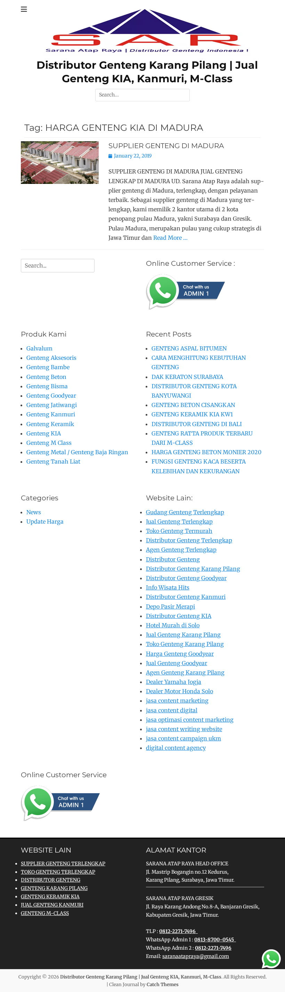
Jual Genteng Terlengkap (179, 521)
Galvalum (39, 348)
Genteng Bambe (48, 367)
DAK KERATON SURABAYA (187, 376)
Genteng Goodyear (51, 395)
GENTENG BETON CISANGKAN (193, 404)
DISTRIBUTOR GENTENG (50, 880)
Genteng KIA (43, 433)
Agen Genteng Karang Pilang (185, 672)
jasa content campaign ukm (183, 738)
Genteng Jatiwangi (51, 404)
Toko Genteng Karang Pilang (185, 644)
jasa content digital (171, 710)
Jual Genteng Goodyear (176, 663)
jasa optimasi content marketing (190, 719)
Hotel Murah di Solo (173, 625)
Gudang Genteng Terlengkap (185, 512)
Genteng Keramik (50, 424)
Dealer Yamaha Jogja (173, 681)
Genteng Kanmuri (50, 414)
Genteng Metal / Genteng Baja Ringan (77, 452)
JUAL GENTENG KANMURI (52, 905)
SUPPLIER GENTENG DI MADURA (166, 146)
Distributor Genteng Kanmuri (186, 596)
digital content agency (176, 747)
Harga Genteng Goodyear (180, 653)
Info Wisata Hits (167, 587)
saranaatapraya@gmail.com (195, 956)
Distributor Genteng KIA (178, 615)
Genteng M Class (49, 442)
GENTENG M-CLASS (45, 913)
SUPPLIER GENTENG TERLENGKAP (63, 863)
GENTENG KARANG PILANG (54, 888)
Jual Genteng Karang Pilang (183, 634)
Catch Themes (163, 984)
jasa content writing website (184, 729)
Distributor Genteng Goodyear (186, 578)
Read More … (170, 237)
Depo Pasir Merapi (170, 606)
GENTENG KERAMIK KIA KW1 (192, 414)
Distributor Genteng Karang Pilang (193, 568)
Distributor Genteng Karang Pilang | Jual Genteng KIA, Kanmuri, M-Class (140, 977)
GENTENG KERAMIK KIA (50, 896)
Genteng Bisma (47, 386)
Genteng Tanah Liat (53, 461)
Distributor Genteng (173, 559)
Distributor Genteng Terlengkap (189, 540)
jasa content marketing (177, 700)
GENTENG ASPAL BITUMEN (189, 348)
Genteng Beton (46, 376)
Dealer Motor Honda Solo (179, 691)
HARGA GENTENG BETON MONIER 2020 (206, 452)
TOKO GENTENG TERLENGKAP (58, 872)
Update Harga (45, 521)
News (33, 512)
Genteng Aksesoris (51, 357)
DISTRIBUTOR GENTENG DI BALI (197, 424)
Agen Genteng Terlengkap (181, 549)
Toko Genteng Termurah (179, 530)
